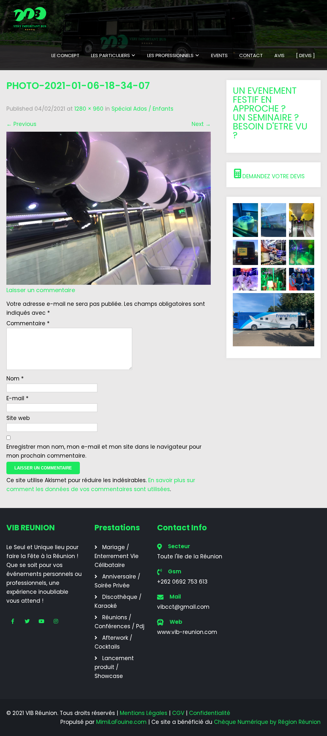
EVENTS (219, 55)
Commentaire (27, 323)
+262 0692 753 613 (182, 581)
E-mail (17, 398)
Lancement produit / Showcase (114, 667)
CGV (178, 713)
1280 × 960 (88, 109)
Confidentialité (209, 713)
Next (201, 124)
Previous (21, 124)
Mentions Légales (143, 713)
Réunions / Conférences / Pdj (119, 622)
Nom (15, 378)
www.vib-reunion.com (187, 632)
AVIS (279, 55)
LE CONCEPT (65, 55)
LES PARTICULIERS (110, 55)
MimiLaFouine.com (121, 722)
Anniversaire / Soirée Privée (117, 581)
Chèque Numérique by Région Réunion (267, 722)
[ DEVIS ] (305, 55)
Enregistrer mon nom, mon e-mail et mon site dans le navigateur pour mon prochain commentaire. (104, 451)
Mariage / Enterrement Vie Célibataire (117, 556)
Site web (18, 418)
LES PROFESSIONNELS (170, 55)
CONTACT (251, 55)
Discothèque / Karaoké (118, 601)
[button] (273, 175)
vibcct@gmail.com (183, 607)
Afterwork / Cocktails (113, 642)
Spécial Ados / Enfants (142, 109)
